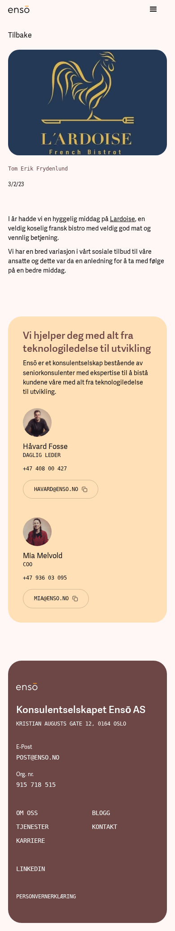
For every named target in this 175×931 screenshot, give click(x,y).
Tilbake (20, 35)
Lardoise (122, 219)
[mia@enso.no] (56, 598)
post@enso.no (37, 757)
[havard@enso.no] (61, 489)
